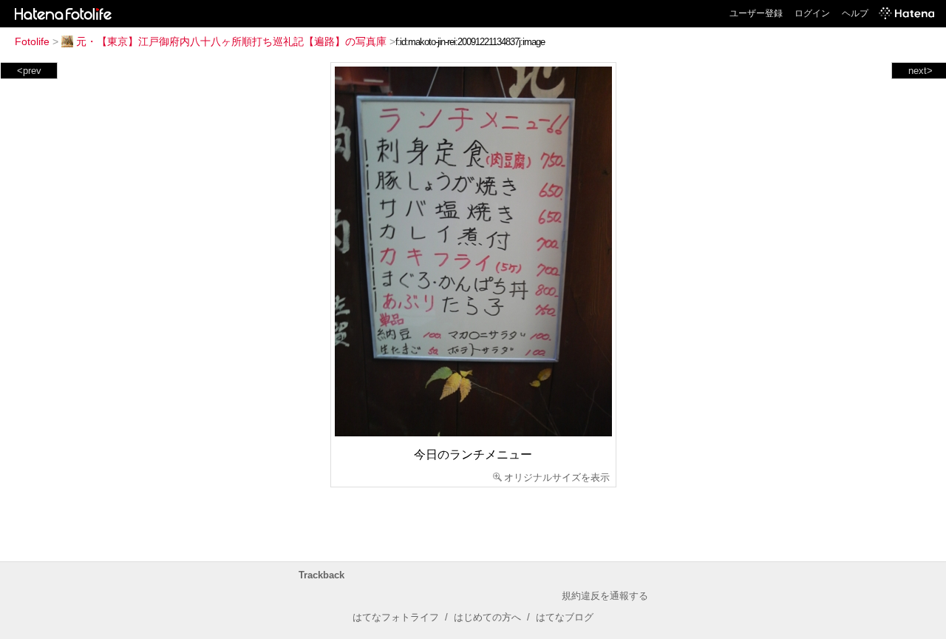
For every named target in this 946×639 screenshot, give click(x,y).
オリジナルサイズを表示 (557, 477)
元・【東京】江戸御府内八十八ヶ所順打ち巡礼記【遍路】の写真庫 (231, 41)
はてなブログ (564, 617)
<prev (29, 70)
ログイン (812, 13)
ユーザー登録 (756, 13)
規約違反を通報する (605, 595)
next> (920, 70)
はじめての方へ (487, 617)
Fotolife (32, 41)
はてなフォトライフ (396, 617)
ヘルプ (855, 13)
